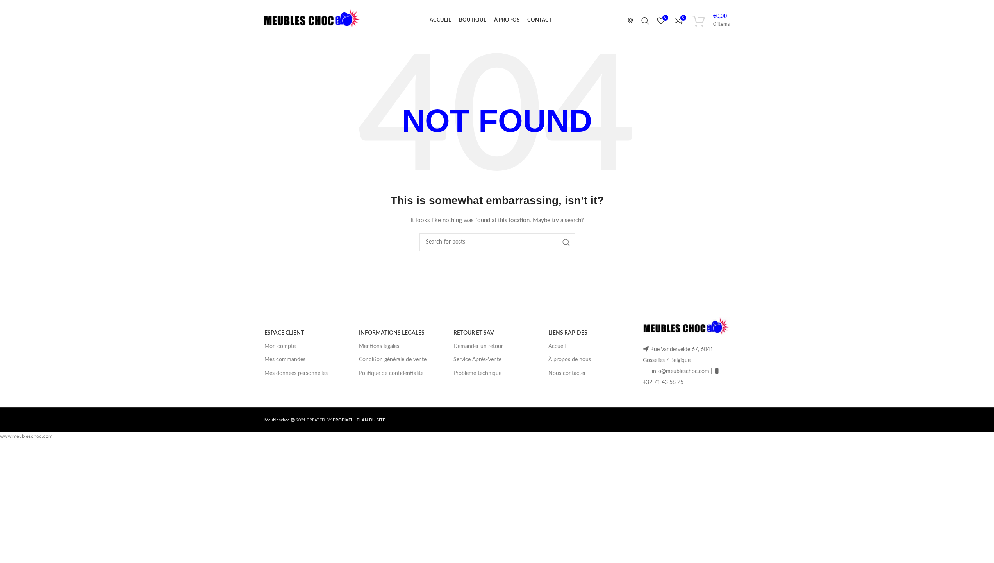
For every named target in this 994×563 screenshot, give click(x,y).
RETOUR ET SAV (473, 333)
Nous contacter (567, 373)
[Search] (645, 21)
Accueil (557, 346)
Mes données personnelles (296, 373)
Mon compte (280, 346)
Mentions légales (379, 346)
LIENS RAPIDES (567, 333)
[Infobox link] (627, 20)
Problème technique (477, 373)
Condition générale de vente (393, 359)
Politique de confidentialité (391, 373)
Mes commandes (284, 359)
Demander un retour (478, 346)
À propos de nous (569, 359)
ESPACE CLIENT (284, 333)
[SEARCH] (566, 242)
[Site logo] (312, 20)
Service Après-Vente (477, 359)
